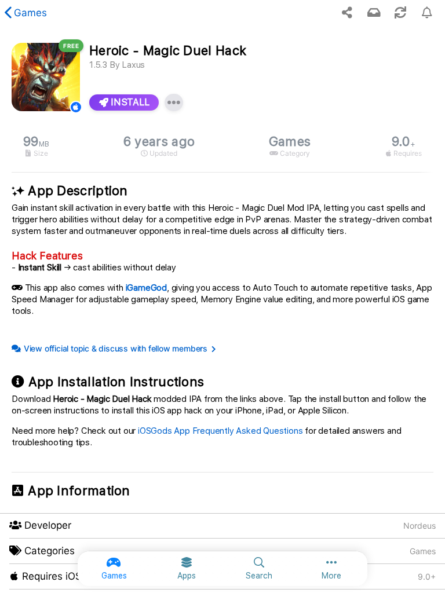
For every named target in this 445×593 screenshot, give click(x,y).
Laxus (133, 65)
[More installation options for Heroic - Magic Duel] (174, 102)
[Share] (347, 12)
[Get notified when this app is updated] (427, 12)
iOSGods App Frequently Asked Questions (220, 431)
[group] (222, 146)
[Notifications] (373, 12)
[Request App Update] (400, 12)
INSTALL (128, 102)
